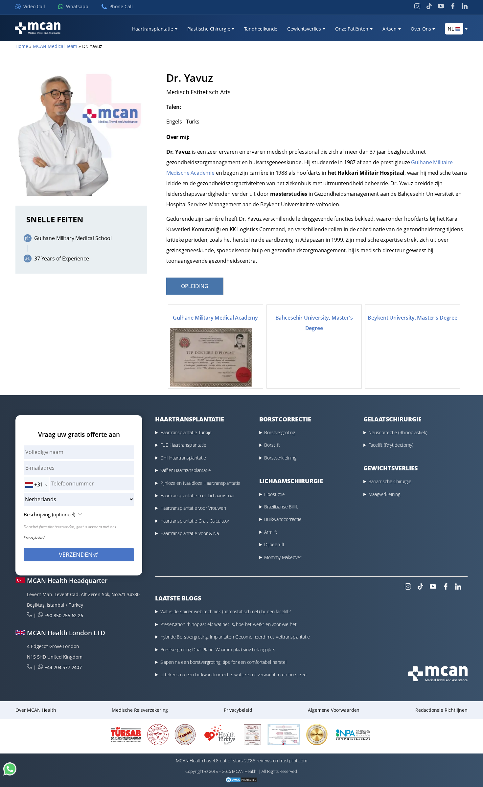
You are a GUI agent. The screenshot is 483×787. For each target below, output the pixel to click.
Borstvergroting (279, 432)
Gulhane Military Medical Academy (215, 317)
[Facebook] (453, 6)
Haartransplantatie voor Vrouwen (193, 508)
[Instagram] (417, 6)
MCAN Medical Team (55, 46)
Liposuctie (274, 494)
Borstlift (272, 445)
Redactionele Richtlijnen (441, 710)
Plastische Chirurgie (208, 29)
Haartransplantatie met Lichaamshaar (197, 495)
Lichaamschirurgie (291, 481)
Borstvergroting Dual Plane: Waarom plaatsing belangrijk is (218, 649)
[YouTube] (441, 6)
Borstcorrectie (285, 419)
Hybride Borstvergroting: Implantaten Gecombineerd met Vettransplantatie (235, 637)
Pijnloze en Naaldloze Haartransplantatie (200, 483)
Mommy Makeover (282, 557)
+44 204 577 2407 (63, 667)
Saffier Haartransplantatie (185, 470)
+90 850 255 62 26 (64, 615)
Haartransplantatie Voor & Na (189, 533)
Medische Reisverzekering (140, 710)
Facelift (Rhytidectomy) (390, 445)
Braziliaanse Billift (281, 507)
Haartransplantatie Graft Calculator (194, 521)
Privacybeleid (238, 710)
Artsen (389, 29)
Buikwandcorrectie (282, 519)
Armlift (270, 532)
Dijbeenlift (274, 544)
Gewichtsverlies (304, 29)
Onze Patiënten (351, 29)
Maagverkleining (384, 494)
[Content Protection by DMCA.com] (241, 780)
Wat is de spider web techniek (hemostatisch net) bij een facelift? (225, 611)
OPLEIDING (194, 286)
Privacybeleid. (35, 537)
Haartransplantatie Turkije (186, 432)
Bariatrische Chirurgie (389, 481)
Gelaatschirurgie (392, 419)
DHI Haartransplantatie (183, 458)
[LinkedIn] (465, 6)
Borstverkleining (280, 458)
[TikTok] (429, 6)
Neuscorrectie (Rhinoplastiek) (397, 432)
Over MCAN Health (35, 710)
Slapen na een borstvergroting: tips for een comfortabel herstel (223, 662)
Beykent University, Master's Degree (412, 317)
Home (21, 46)
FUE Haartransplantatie (183, 445)
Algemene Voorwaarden (333, 710)
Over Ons (421, 29)
